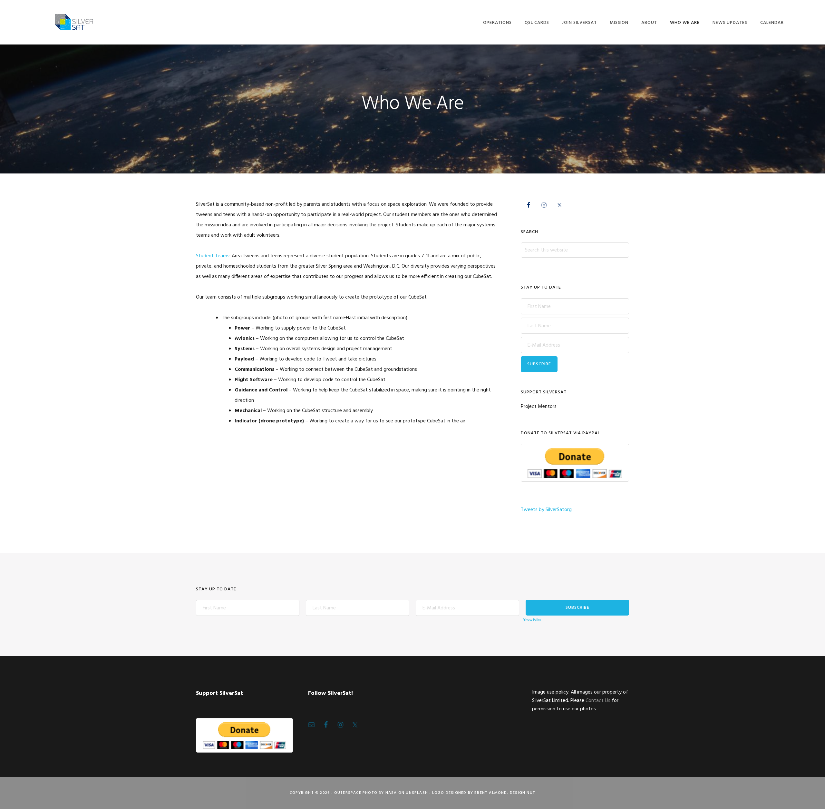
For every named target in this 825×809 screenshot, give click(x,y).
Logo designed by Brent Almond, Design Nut (483, 793)
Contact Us (598, 700)
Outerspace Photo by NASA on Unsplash (381, 793)
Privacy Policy (531, 619)
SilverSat (73, 22)
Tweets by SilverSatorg (546, 510)
